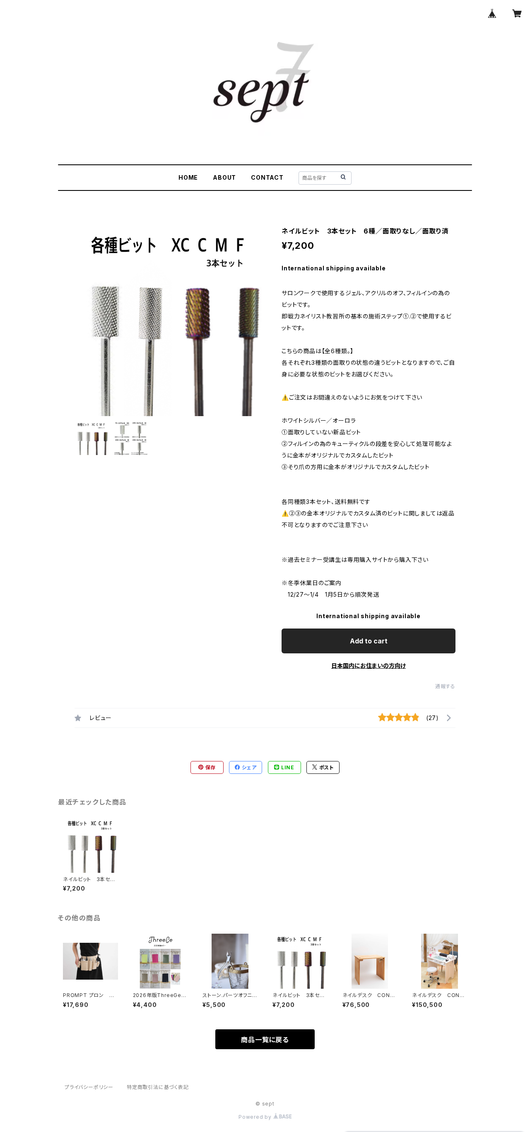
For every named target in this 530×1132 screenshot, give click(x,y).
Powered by (255, 1117)
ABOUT (224, 177)
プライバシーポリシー (89, 1087)
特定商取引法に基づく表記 (158, 1087)
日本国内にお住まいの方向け (368, 665)
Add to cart (369, 641)
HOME (188, 177)
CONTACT (267, 177)
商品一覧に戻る (265, 1040)
